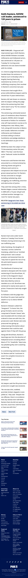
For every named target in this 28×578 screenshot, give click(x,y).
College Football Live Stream (16, 535)
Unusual (3, 478)
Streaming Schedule (5, 463)
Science (3, 480)
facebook (7, 562)
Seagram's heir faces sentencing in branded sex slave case (13, 203)
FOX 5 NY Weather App (17, 471)
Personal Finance (5, 523)
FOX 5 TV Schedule (17, 494)
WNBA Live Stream (17, 552)
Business (3, 520)
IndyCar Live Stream (17, 542)
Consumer (3, 516)
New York (12, 412)
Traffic (14, 467)
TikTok (12, 562)
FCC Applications (17, 509)
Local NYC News (5, 465)
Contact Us (15, 504)
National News (4, 470)
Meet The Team (16, 492)
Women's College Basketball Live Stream (17, 550)
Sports (2, 481)
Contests (15, 506)
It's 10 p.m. (15, 511)
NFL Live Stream (17, 533)
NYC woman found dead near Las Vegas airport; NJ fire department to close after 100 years (9, 435)
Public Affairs (16, 502)
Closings (15, 463)
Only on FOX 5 (17, 515)
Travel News (16, 468)
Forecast (15, 461)
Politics (2, 471)
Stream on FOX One (16, 530)
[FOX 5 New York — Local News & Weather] (5, 2)
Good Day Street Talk (5, 493)
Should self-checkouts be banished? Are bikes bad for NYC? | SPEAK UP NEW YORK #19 (9, 442)
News (10, 22)
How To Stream (16, 490)
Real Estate (3, 525)
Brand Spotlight (16, 523)
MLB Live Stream (17, 537)
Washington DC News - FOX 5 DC (5, 539)
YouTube (15, 562)
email (21, 562)
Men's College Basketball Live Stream (16, 545)
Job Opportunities (17, 500)
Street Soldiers (16, 516)
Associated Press (4, 22)
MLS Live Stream (17, 554)
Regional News (4, 530)
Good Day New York (4, 489)
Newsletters (4, 483)
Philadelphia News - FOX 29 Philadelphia (5, 536)
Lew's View (15, 518)
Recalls (2, 518)
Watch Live (21, 2)
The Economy (4, 522)
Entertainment (4, 476)
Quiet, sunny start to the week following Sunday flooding (8, 422)
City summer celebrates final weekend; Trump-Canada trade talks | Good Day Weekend (10, 429)
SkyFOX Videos (16, 522)
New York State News (4, 467)
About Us (16, 489)
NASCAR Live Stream (16, 540)
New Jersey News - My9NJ (5, 533)
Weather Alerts (16, 465)
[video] (23, 423)
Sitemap (3, 485)
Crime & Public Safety (4, 474)
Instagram (10, 562)
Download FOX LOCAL (16, 498)
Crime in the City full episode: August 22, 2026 (9, 448)
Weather (15, 460)
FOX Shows (15, 496)
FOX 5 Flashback (17, 520)
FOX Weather (16, 473)
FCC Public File (16, 507)
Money (3, 515)
